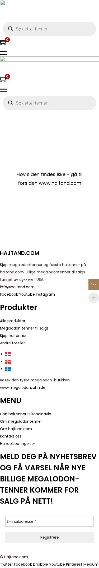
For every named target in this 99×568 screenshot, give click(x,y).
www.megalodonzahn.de (22, 387)
